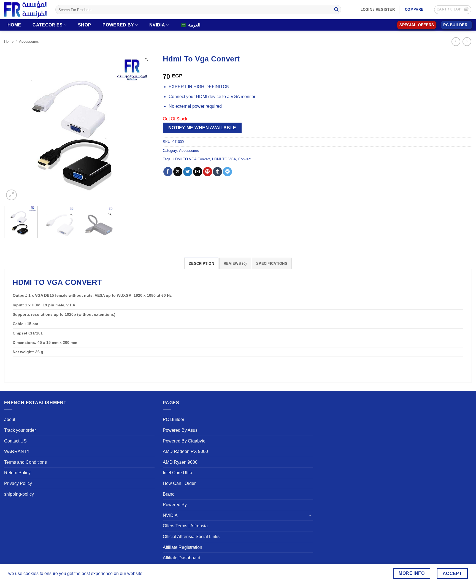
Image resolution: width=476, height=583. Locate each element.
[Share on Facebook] (167, 171)
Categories (48, 25)
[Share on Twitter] (187, 171)
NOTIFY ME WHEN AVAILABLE (202, 127)
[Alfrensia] (25, 9)
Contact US (15, 441)
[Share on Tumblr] (217, 171)
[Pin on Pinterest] (207, 171)
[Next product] (455, 41)
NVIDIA (157, 25)
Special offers (416, 25)
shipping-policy (19, 494)
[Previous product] (467, 41)
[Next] (145, 126)
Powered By (118, 25)
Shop (84, 25)
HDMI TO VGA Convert (191, 159)
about (9, 419)
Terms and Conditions (25, 462)
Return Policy (17, 472)
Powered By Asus (180, 430)
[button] (452, 9)
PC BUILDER (455, 25)
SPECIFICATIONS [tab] (271, 263)
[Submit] (336, 9)
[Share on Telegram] (227, 171)
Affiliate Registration (182, 547)
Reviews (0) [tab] (235, 263)
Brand (169, 494)
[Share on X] (177, 171)
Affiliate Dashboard (181, 557)
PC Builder (173, 419)
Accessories (29, 41)
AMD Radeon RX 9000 (185, 451)
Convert (244, 159)
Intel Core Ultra (177, 472)
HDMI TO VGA (224, 159)
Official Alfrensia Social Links (191, 536)
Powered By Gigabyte (184, 441)
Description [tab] (201, 263)
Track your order (20, 430)
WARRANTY (17, 451)
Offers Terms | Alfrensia (185, 525)
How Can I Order (179, 483)
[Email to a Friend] (197, 171)
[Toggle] (310, 515)
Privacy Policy (18, 483)
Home (14, 25)
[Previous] (14, 126)
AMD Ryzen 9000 (180, 462)
